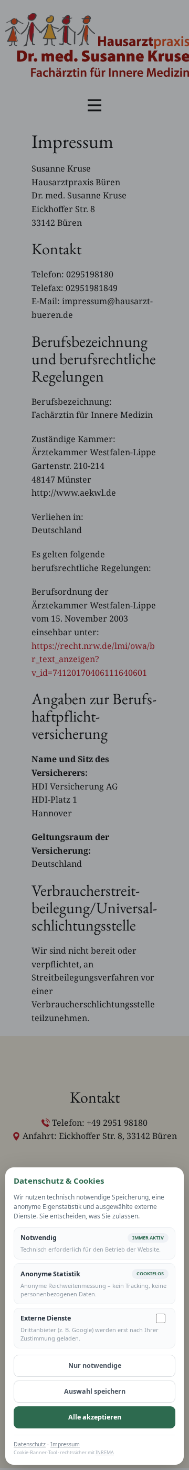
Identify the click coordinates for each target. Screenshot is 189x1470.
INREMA (105, 1452)
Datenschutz (30, 1444)
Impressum (65, 1444)
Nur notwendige (94, 1365)
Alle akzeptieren (94, 1417)
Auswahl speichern (94, 1391)
